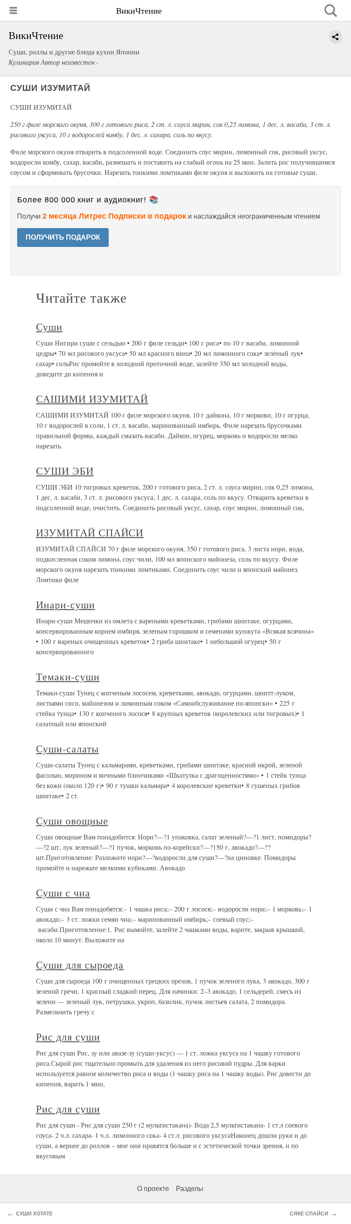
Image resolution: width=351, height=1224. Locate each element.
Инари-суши (65, 604)
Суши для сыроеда (80, 964)
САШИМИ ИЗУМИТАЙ (92, 399)
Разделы (189, 1188)
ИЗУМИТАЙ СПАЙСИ (89, 532)
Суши (49, 327)
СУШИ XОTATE (34, 1214)
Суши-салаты (67, 748)
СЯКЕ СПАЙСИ (309, 1214)
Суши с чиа (63, 892)
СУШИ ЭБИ (65, 471)
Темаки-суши (68, 676)
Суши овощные (72, 820)
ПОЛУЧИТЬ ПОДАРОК (63, 237)
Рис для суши (68, 1037)
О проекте (153, 1188)
